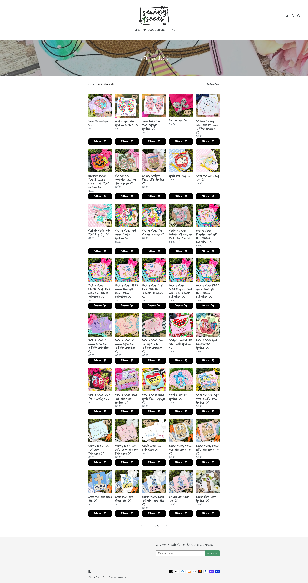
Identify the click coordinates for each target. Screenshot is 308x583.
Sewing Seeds (102, 577)
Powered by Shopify (117, 577)
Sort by (91, 84)
